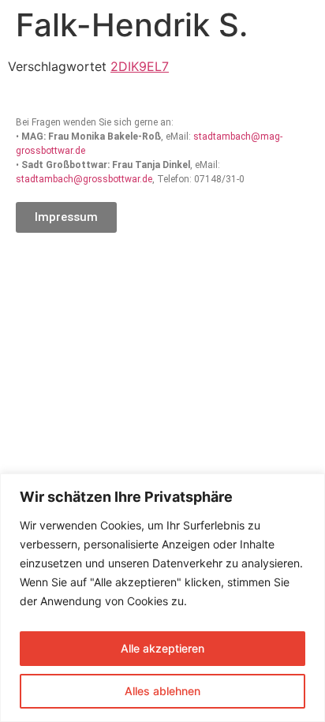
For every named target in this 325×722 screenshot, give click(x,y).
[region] (162, 597)
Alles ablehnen (162, 691)
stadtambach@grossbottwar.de (84, 179)
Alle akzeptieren (162, 648)
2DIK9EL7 (139, 66)
